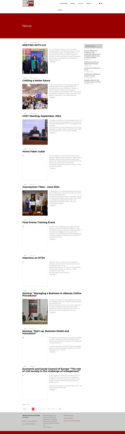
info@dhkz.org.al (68, 415)
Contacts (60, 10)
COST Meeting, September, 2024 (41, 116)
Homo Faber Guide (33, 151)
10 (53, 409)
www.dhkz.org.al (68, 418)
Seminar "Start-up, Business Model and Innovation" (45, 332)
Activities (81, 3)
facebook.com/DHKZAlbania (72, 421)
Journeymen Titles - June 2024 (40, 187)
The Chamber (64, 3)
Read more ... (53, 62)
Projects (88, 3)
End (60, 409)
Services (72, 3)
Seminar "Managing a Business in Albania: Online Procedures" (51, 294)
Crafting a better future (36, 80)
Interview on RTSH (33, 257)
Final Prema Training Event (38, 222)
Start (24, 409)
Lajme (25, 42)
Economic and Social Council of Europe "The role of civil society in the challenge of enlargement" (51, 370)
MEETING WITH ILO (34, 45)
